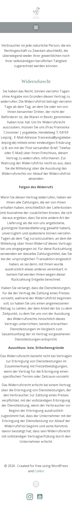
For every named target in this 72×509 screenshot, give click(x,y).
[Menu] (36, 27)
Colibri (39, 471)
